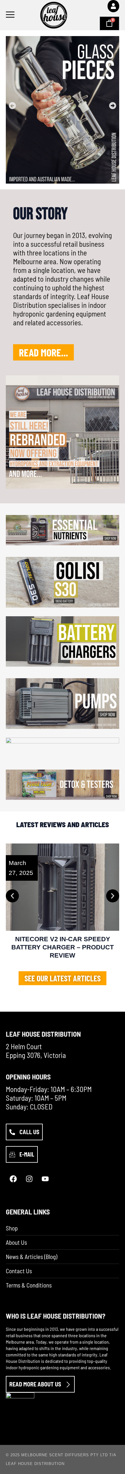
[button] (12, 105)
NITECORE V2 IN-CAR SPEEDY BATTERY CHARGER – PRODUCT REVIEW (62, 947)
